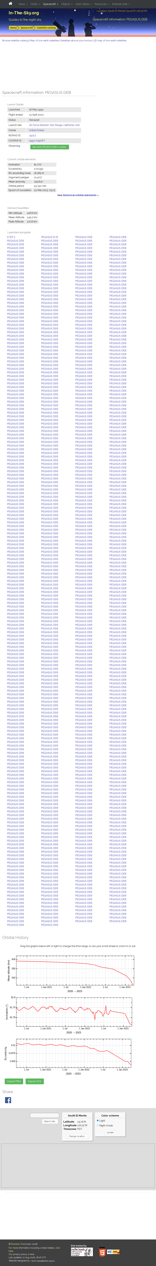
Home (13, 28)
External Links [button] (120, 4)
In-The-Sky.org (24, 12)
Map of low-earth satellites (45, 40)
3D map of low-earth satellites (110, 40)
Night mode (106, 1125)
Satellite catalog (46, 28)
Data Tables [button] (83, 4)
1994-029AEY (37, 140)
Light (102, 1120)
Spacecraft (27, 28)
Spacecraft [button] (49, 4)
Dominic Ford (18, 1244)
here (32, 1254)
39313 (32, 135)
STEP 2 (11, 237)
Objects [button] (66, 4)
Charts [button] (34, 4)
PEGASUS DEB (83, 237)
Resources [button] (101, 4)
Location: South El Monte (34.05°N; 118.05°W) (122, 10)
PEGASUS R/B (49, 237)
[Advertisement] (78, 65)
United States (36, 130)
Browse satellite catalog (15, 40)
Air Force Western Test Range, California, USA (54, 125)
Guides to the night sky (25, 19)
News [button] (22, 4)
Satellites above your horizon (77, 40)
